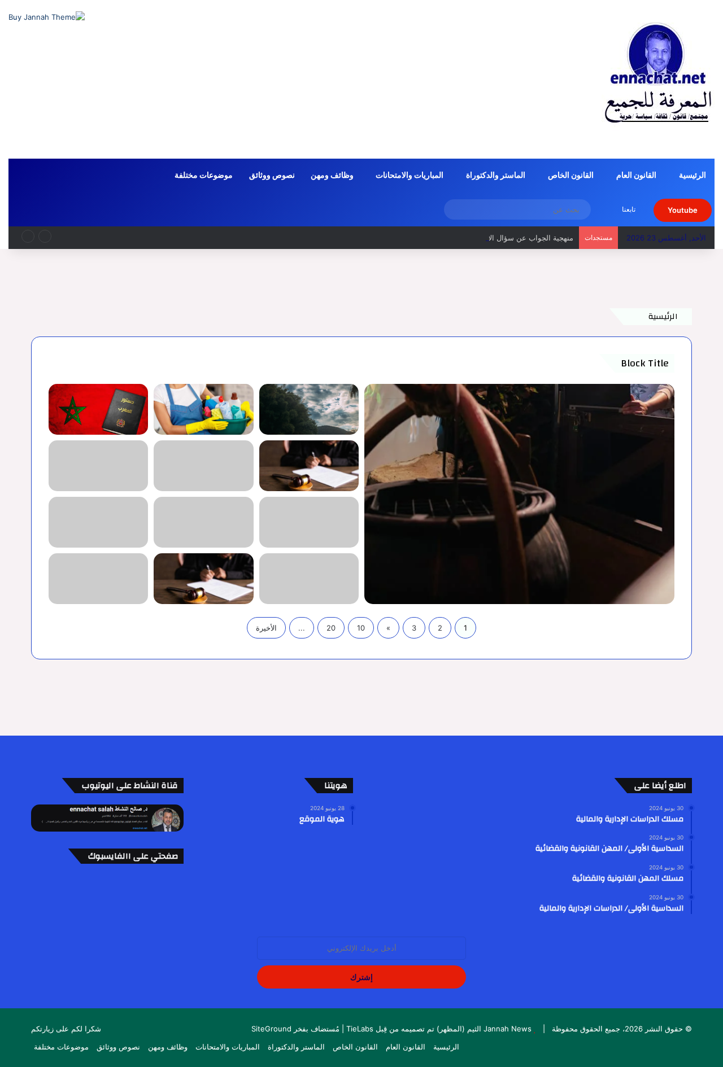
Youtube (683, 210)
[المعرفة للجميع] (658, 79)
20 (331, 627)
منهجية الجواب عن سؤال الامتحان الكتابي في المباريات (488, 237)
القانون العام (636, 176)
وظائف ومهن (332, 176)
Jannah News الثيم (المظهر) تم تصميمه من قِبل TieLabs (439, 1028)
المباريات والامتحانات (409, 176)
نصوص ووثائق (272, 176)
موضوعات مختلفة (204, 176)
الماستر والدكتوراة (495, 176)
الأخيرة (266, 627)
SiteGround (271, 1028)
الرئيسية (692, 176)
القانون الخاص (571, 176)
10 (361, 627)
